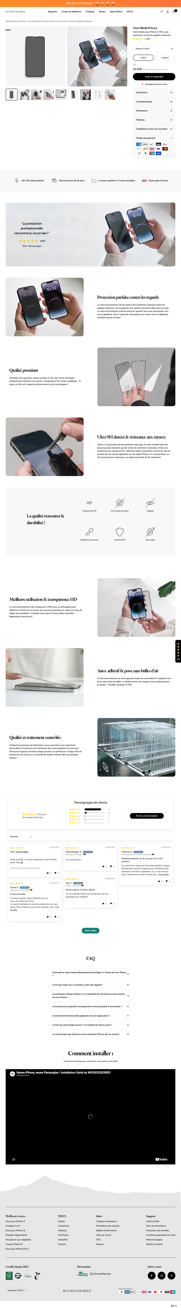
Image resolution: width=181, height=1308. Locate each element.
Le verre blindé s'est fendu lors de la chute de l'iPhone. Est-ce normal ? (86, 1034)
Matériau (140, 120)
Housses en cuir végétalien (18, 1239)
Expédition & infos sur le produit (151, 129)
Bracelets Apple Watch (16, 1235)
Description (141, 92)
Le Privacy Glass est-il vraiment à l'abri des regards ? (77, 985)
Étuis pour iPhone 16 (15, 1230)
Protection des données (157, 1230)
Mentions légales (154, 1239)
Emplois (62, 1244)
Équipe (61, 1221)
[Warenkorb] (173, 11)
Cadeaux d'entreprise (106, 1221)
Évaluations (63, 1226)
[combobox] (174, 1306)
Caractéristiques (144, 101)
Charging (90, 11)
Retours (100, 1244)
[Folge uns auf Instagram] (161, 1275)
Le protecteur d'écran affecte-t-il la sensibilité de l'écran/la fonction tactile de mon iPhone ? (88, 996)
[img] (16, 847)
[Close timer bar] (178, 3)
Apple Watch (116, 11)
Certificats (63, 1235)
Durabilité (62, 1239)
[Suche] (161, 11)
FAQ (98, 1239)
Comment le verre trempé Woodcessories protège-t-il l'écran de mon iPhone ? (89, 974)
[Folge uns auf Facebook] (152, 1275)
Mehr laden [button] (90, 930)
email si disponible (154, 76)
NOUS (130, 11)
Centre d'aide (152, 1221)
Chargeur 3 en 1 (13, 1226)
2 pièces (165, 57)
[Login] (167, 11)
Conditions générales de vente (160, 1235)
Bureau (102, 11)
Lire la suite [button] (163, 874)
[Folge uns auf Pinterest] (171, 1275)
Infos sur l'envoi (103, 1235)
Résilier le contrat (154, 1244)
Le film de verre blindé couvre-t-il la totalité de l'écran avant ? (82, 1025)
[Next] (123, 53)
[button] (139, 39)
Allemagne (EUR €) (15, 1290)
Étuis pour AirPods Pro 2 (17, 1249)
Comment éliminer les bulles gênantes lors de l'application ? (81, 1015)
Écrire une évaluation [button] (147, 815)
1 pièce (143, 57)
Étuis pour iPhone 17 (15, 1221)
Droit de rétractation (156, 1226)
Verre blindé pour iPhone (16, 21)
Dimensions (141, 110)
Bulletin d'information (106, 1230)
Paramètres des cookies (107, 1226)
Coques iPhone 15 (14, 1244)
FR (176, 1306)
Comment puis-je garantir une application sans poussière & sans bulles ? (87, 1006)
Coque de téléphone (71, 11)
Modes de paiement (145, 138)
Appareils (52, 11)
